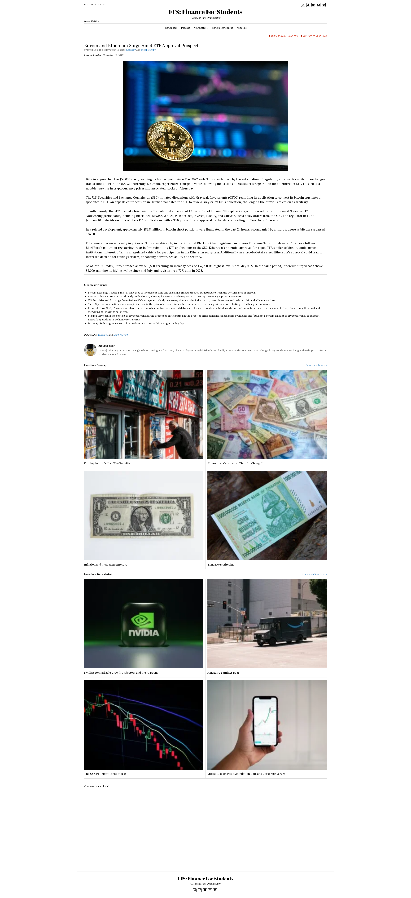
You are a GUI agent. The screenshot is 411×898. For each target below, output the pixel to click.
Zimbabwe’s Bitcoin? (220, 564)
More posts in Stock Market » (314, 574)
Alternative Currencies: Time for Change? (235, 463)
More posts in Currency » (316, 365)
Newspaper (171, 27)
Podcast (185, 27)
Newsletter (200, 27)
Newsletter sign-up (222, 27)
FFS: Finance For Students (205, 12)
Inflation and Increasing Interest (105, 564)
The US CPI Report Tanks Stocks (105, 774)
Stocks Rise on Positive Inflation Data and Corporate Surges (246, 774)
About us (242, 27)
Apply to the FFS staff (95, 4)
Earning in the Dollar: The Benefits (107, 463)
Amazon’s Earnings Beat (223, 672)
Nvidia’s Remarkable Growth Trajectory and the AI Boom (121, 672)
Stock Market (148, 50)
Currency (130, 50)
